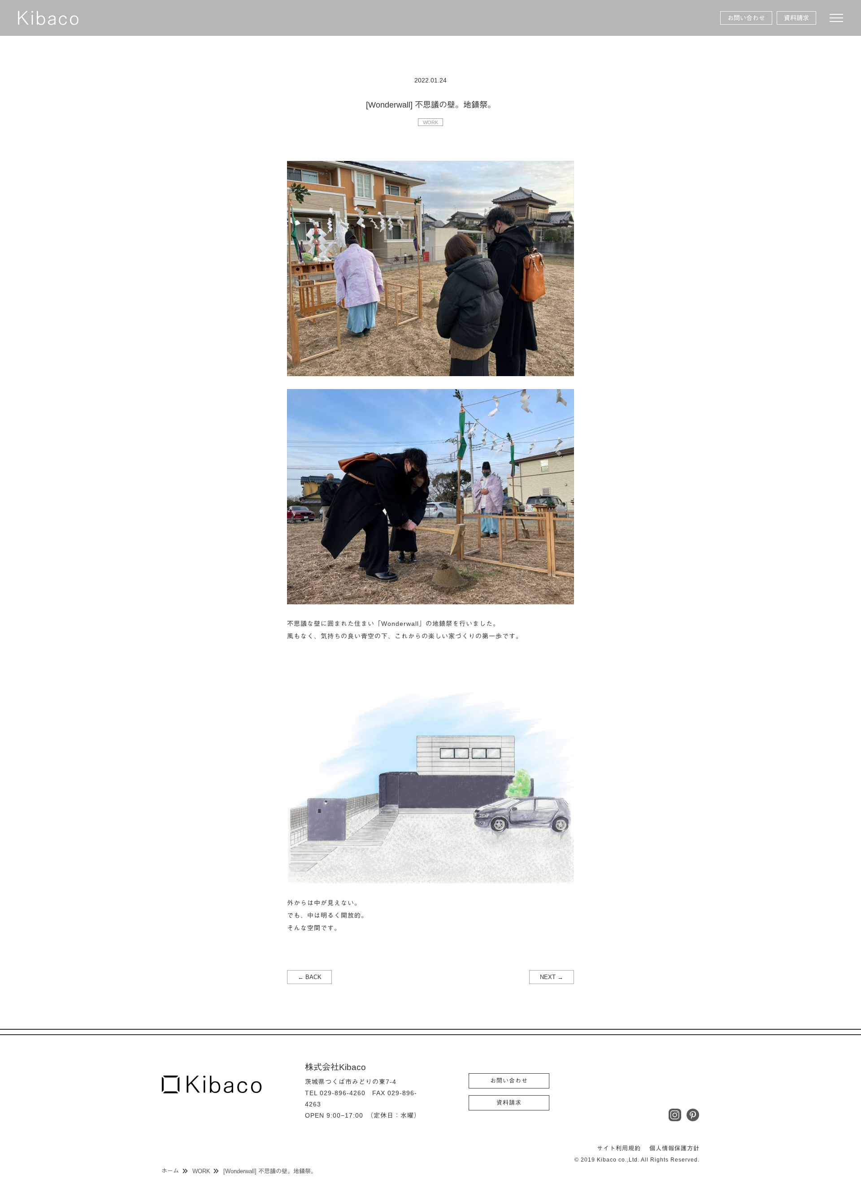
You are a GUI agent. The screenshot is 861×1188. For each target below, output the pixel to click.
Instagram (675, 1115)
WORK (430, 122)
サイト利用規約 (619, 1148)
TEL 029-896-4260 (335, 1093)
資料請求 (796, 18)
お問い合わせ (746, 18)
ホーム (170, 1170)
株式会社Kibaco (48, 18)
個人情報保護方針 (674, 1148)
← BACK (310, 977)
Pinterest (693, 1115)
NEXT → (551, 977)
